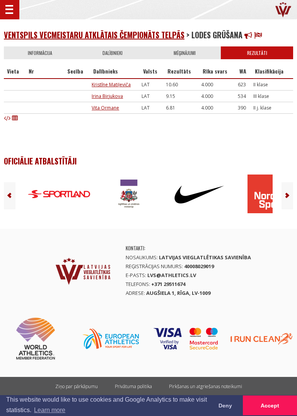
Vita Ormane (105, 107)
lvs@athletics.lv (171, 275)
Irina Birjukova (107, 96)
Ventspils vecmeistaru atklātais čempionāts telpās (94, 35)
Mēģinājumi (185, 53)
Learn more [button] (49, 410)
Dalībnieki (112, 53)
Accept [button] (270, 405)
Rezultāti (257, 53)
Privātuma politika (133, 386)
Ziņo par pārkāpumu (76, 386)
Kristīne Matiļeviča (111, 84)
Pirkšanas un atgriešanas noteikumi (205, 386)
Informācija (40, 53)
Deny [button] (225, 405)
